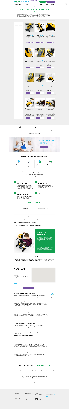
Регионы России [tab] (34, 264)
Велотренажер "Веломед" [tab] (42, 370)
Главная (18, 6)
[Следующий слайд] (67, 380)
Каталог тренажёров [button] (18, 4)
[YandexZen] (26, 1)
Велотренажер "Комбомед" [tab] (47, 370)
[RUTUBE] (28, 1)
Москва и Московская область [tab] (23, 264)
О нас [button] (47, 4)
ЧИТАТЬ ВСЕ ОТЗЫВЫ (43, 366)
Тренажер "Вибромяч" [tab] (21, 370)
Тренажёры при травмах (16, 394)
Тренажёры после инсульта (17, 398)
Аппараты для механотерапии (27, 394)
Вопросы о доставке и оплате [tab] (43, 208)
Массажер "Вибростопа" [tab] (37, 370)
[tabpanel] (34, 219)
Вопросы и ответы (38, 399)
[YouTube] (25, 1)
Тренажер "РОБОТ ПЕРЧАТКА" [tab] (52, 370)
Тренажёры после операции (25, 6)
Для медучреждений (39, 4)
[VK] (23, 1)
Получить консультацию (39, 403)
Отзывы (36, 398)
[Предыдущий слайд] (1, 380)
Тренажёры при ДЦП (16, 393)
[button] (42, 2)
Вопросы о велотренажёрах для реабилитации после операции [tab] (26, 208)
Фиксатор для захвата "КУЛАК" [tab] (32, 370)
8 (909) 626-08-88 (33, 0)
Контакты (52, 4)
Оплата (32, 4)
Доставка (26, 4)
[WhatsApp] (21, 1)
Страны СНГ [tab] (46, 264)
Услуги (36, 400)
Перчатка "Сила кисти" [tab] (16, 370)
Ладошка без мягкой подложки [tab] (27, 370)
